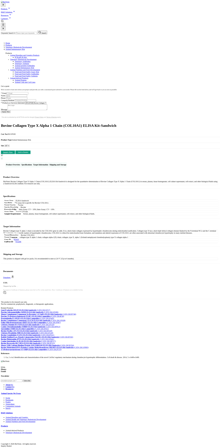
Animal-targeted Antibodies (25, 66)
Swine (8, 398)
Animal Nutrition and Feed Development (25, 70)
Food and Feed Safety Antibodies (27, 74)
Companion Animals (13, 406)
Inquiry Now (6, 112)
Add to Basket (23, 152)
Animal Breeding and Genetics (17, 417)
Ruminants (9, 400)
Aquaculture (10, 404)
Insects (8, 408)
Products (9, 45)
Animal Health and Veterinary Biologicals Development (26, 419)
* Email (4, 93)
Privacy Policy (39, 117)
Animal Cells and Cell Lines (25, 82)
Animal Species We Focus (11, 393)
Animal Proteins (20, 80)
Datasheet (7, 278)
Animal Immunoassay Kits (15, 49)
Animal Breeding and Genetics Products (24, 55)
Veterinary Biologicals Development (19, 47)
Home (8, 43)
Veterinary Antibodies (23, 61)
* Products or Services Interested (13, 103)
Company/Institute (7, 100)
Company (5, 19)
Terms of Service (52, 117)
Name (3, 96)
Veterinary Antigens (22, 64)
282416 (16, 239)
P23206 (18, 242)
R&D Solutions (7, 413)
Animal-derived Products (19, 78)
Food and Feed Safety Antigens (26, 76)
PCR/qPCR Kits (21, 57)
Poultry (8, 402)
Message (4, 109)
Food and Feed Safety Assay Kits (27, 72)
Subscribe (27, 381)
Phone (3, 98)
